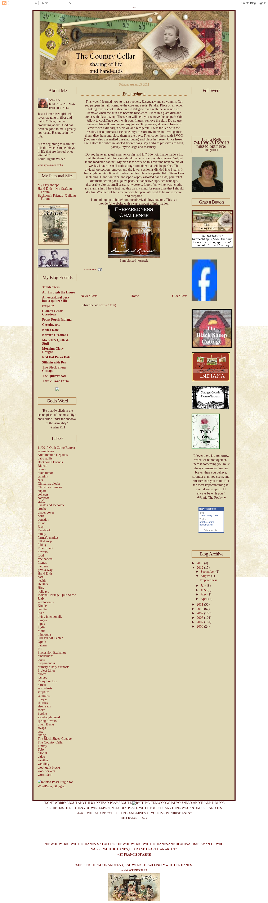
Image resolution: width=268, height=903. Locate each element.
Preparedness (134, 93)
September (208, 571)
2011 (200, 604)
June (204, 590)
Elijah (41, 523)
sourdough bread (49, 717)
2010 (200, 609)
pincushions (45, 656)
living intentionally (50, 616)
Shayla (42, 699)
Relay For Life (47, 681)
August (206, 576)
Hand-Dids (45, 573)
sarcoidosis (45, 688)
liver (41, 613)
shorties (43, 702)
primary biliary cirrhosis (53, 667)
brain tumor (45, 473)
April (204, 599)
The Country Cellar (50, 742)
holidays (43, 591)
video (41, 756)
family (42, 534)
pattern (42, 645)
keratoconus (46, 602)
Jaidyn (42, 598)
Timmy (42, 746)
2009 (200, 613)
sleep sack (44, 706)
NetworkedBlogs (207, 508)
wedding (43, 763)
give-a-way (45, 570)
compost (43, 498)
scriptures (44, 695)
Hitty (41, 587)
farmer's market (48, 537)
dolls (41, 516)
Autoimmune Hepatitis (53, 455)
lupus (41, 623)
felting (42, 544)
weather (43, 760)
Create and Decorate (51, 505)
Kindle (42, 605)
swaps (42, 728)
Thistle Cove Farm (55, 381)
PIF (40, 649)
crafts (41, 501)
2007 (200, 622)
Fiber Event (45, 548)
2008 (200, 617)
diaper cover (46, 512)
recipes (42, 677)
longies (42, 620)
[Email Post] (99, 269)
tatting (42, 735)
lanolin (42, 609)
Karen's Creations (55, 335)
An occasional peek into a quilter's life (55, 299)
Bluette (42, 465)
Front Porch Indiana (57, 319)
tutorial (42, 753)
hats (40, 577)
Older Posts (179, 296)
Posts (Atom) (107, 305)
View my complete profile (50, 164)
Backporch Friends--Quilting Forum (57, 197)
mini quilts (45, 634)
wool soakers (46, 771)
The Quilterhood (54, 376)
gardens (43, 566)
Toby (41, 749)
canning (43, 476)
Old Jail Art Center (50, 638)
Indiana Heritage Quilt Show (57, 595)
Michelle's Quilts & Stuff (55, 341)
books (42, 469)
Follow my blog (211, 530)
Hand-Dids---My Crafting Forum (55, 190)
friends (42, 562)
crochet (42, 508)
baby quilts (45, 458)
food (41, 555)
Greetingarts (51, 324)
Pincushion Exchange (52, 652)
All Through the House (58, 292)
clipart (42, 491)
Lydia (41, 627)
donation (43, 519)
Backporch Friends (50, 462)
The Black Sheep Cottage (54, 369)
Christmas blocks (49, 483)
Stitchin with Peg (54, 362)
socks (41, 710)
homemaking (206, 524)
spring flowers (47, 721)
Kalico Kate (50, 330)
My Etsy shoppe (48, 185)
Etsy (41, 526)
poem (41, 659)
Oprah (42, 642)
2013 (200, 563)
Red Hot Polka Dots (56, 357)
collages (43, 494)
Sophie (42, 713)
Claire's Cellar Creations (52, 312)
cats (40, 480)
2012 (200, 567)
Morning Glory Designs (53, 350)
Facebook (44, 530)
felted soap (45, 541)
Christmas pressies (50, 487)
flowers (43, 552)
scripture (43, 692)
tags (40, 731)
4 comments (90, 269)
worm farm (45, 774)
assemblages (46, 451)
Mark (41, 631)
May (204, 594)
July (204, 585)
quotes (42, 674)
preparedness (46, 663)
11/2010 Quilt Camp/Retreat (56, 447)
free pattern (45, 559)
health (42, 580)
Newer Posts (89, 296)
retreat (42, 684)
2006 (200, 626)
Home (135, 296)
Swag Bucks (46, 724)
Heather (43, 584)
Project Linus (46, 670)
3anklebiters (50, 287)
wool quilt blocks (49, 767)
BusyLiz (48, 306)
